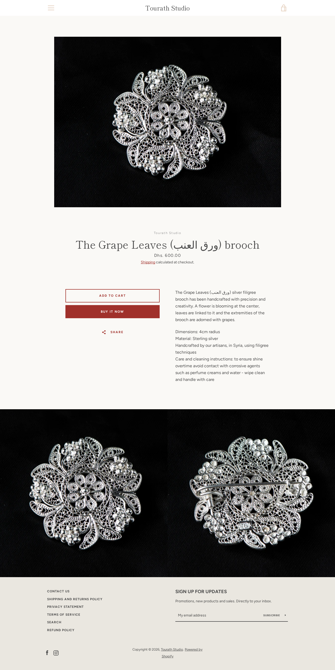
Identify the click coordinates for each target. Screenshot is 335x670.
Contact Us (58, 591)
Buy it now (112, 311)
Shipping (148, 262)
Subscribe (272, 615)
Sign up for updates (201, 591)
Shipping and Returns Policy (75, 599)
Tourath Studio (167, 8)
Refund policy (61, 630)
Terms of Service (63, 614)
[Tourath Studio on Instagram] (56, 652)
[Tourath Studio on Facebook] (47, 652)
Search (54, 622)
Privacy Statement (65, 607)
